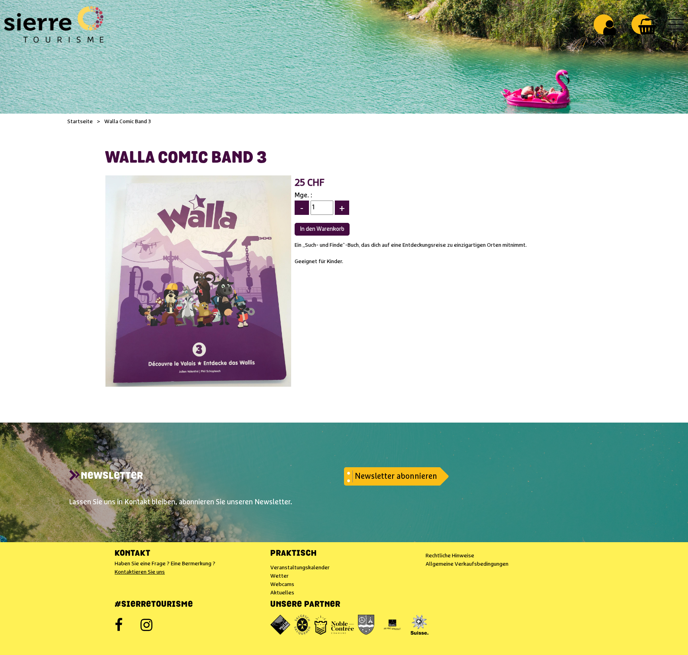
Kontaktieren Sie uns (140, 572)
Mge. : (303, 195)
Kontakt (132, 554)
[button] (647, 26)
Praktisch (293, 554)
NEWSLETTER (112, 476)
